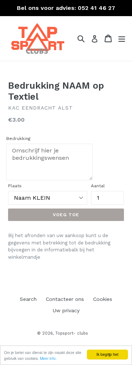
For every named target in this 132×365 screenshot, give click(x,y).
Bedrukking (18, 138)
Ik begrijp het (107, 354)
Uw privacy (66, 310)
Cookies (102, 299)
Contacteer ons (65, 299)
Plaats (15, 185)
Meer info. (48, 358)
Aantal (98, 185)
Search (28, 299)
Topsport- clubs (71, 333)
